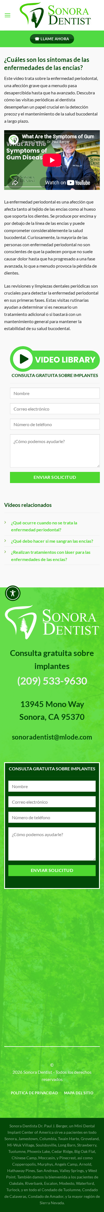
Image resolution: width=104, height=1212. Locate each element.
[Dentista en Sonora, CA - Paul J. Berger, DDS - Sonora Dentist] (55, 15)
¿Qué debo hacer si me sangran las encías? (52, 541)
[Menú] (7, 15)
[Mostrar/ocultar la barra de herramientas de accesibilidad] (13, 593)
